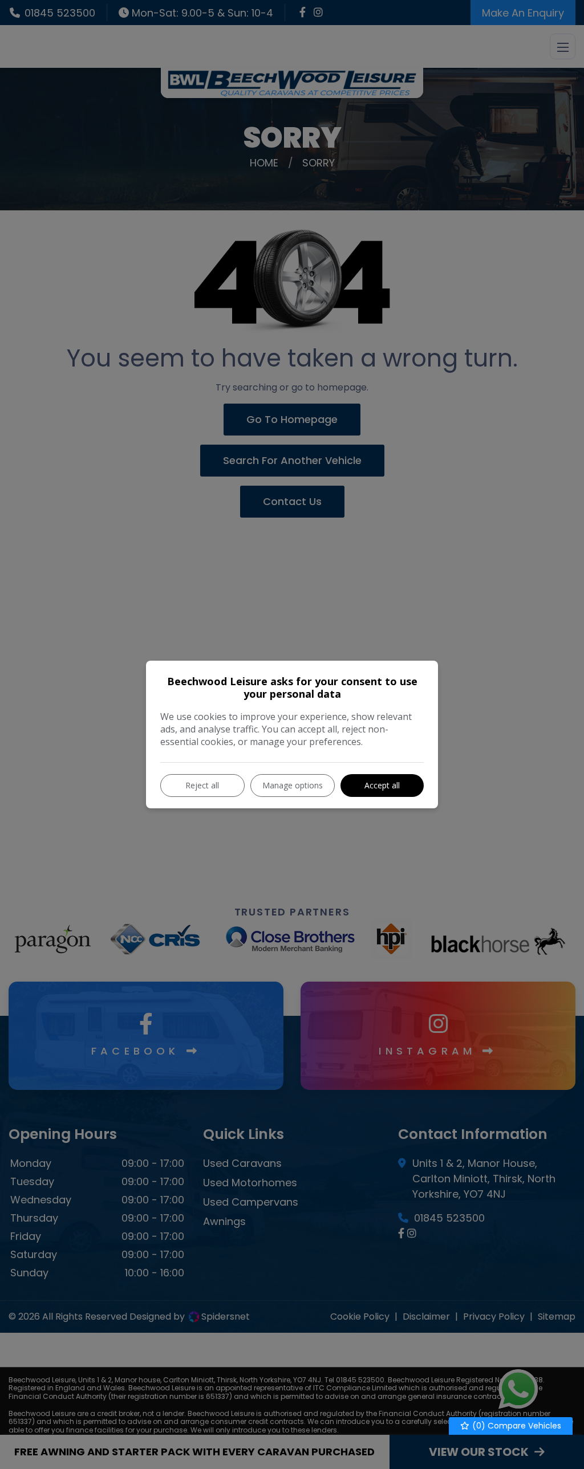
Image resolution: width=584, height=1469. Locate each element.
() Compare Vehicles (515, 1425)
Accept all (382, 785)
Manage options (292, 785)
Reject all (202, 785)
